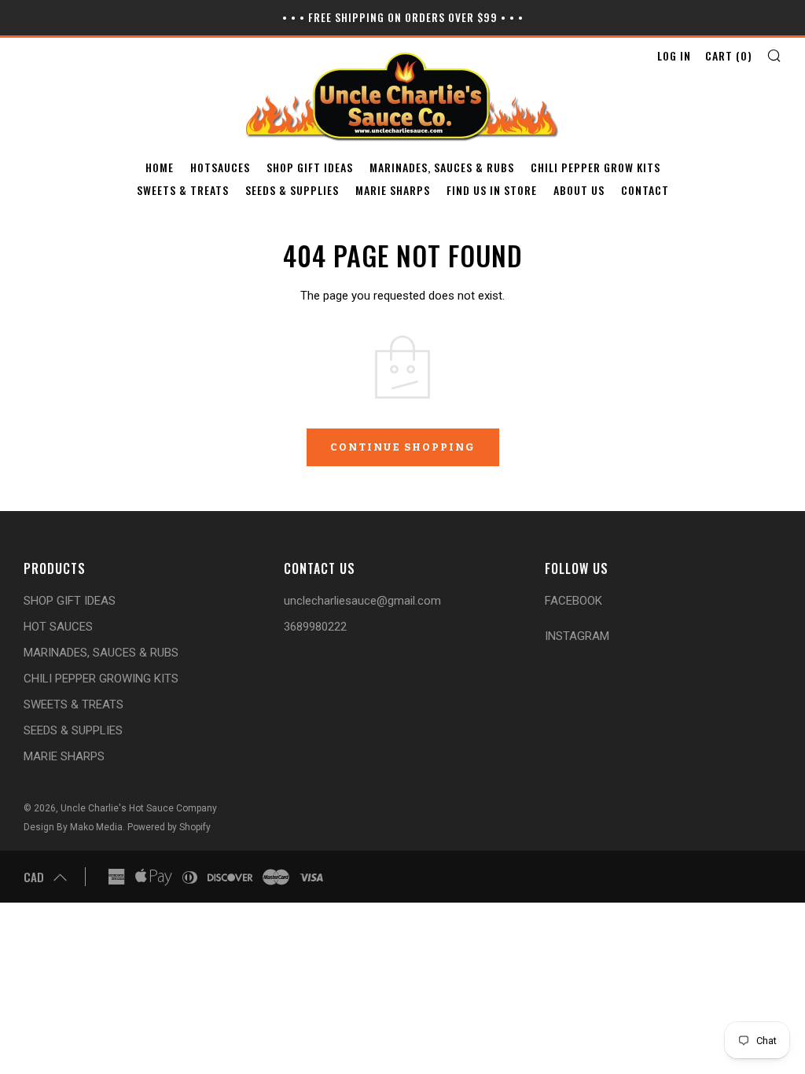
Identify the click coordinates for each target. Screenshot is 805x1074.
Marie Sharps (392, 190)
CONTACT (645, 190)
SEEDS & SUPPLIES (292, 190)
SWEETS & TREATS (183, 190)
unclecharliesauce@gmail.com (362, 601)
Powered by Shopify (169, 827)
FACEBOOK (573, 601)
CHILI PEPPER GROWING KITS (101, 678)
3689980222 (315, 627)
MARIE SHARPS (64, 756)
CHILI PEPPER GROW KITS (595, 167)
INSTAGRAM (577, 636)
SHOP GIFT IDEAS (309, 167)
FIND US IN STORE (492, 190)
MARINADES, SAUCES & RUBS (441, 167)
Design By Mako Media (73, 827)
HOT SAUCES (58, 627)
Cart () (728, 55)
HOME (159, 167)
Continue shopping (403, 447)
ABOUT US (579, 190)
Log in (674, 55)
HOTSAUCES (220, 167)
